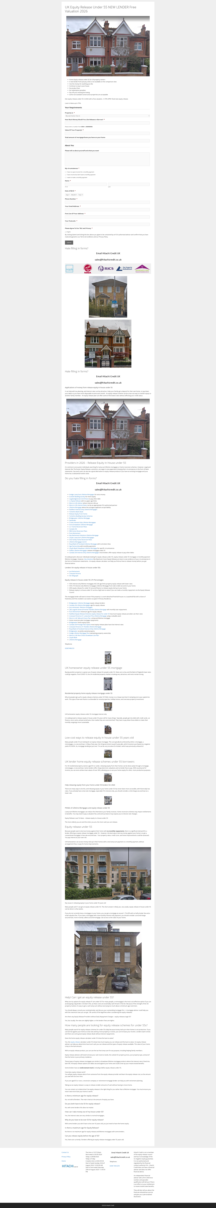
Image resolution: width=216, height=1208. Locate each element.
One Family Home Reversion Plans (80, 540)
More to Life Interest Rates (78, 505)
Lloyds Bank (73, 637)
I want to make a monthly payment (77, 177)
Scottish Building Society (77, 497)
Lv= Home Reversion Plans (78, 527)
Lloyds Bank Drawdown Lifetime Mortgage (83, 548)
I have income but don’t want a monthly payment (81, 174)
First (66, 187)
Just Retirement (74, 571)
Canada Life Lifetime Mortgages (79, 605)
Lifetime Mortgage (75, 507)
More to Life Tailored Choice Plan (80, 618)
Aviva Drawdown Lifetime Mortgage (81, 525)
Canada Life (73, 529)
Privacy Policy (66, 1157)
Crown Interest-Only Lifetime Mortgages (82, 522)
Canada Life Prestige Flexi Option (80, 625)
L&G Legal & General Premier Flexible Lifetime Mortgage (87, 609)
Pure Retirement (74, 533)
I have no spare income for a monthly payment (80, 172)
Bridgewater (73, 622)
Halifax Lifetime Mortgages (78, 550)
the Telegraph (73, 576)
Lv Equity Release (75, 501)
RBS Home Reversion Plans (78, 531)
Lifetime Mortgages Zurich (78, 542)
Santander (72, 520)
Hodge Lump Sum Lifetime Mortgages (81, 494)
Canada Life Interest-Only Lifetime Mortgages (84, 553)
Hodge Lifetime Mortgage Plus (79, 633)
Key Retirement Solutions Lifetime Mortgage (83, 535)
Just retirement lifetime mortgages (80, 607)
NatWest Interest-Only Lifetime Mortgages (83, 509)
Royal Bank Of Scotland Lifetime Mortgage (83, 544)
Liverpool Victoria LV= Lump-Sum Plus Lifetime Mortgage (87, 616)
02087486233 (69, 648)
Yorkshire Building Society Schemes (81, 516)
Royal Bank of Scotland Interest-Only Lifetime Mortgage (87, 629)
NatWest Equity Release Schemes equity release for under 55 (89, 614)
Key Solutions (88, 559)
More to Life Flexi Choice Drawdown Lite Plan (84, 635)
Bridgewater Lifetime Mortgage (79, 518)
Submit (69, 243)
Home (64, 1161)
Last (109, 187)
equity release (75, 1042)
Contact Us (65, 1152)
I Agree (68, 232)
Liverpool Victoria (75, 573)
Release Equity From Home (78, 514)
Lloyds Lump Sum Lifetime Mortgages (81, 538)
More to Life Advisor (76, 503)
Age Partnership (74, 546)
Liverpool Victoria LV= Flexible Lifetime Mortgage (85, 627)
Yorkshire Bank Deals (76, 512)
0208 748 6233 (115, 1166)
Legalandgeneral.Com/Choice (79, 499)
